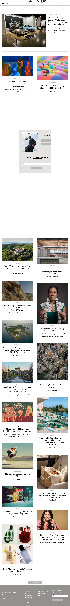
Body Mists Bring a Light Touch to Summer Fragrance (17, 570)
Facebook (57, 3)
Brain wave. (52, 91)
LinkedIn (67, 3)
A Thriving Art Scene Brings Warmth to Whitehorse (52, 329)
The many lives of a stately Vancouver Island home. (17, 395)
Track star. (17, 479)
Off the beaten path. (17, 274)
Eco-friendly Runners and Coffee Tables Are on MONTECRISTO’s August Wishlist (17, 307)
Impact (52, 382)
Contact (27, 602)
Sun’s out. (52, 503)
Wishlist (17, 302)
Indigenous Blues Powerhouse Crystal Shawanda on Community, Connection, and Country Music (52, 537)
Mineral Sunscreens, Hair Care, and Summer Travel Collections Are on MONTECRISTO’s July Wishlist (52, 496)
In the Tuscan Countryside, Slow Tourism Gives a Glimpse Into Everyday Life (17, 268)
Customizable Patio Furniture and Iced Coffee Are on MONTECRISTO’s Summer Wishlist (52, 441)
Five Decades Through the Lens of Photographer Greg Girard (17, 512)
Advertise (28, 593)
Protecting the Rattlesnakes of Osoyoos (52, 386)
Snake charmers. (52, 390)
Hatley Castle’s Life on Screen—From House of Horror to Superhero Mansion (17, 389)
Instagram (60, 3)
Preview (46, 140)
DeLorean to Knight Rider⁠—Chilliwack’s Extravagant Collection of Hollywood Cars (57, 21)
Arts (17, 384)
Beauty (17, 566)
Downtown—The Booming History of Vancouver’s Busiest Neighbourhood (17, 83)
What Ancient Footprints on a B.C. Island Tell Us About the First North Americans (17, 350)
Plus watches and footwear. (52, 448)
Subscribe (46, 144)
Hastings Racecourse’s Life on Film (17, 475)
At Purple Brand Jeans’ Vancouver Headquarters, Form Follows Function (52, 271)
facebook (44, 589)
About (27, 589)
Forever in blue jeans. (52, 276)
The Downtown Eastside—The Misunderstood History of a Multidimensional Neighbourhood (17, 429)
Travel (17, 263)
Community (17, 78)
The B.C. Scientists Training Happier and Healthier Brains (52, 87)
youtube (44, 593)
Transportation (54, 14)
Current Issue (29, 595)
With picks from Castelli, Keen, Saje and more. (17, 313)
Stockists (28, 591)
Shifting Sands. (17, 355)
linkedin (44, 595)
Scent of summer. (17, 574)
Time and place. (17, 517)
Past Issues (28, 597)
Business (52, 83)
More (35, 582)
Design (52, 265)
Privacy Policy (7, 598)
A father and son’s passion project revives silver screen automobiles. (56, 30)
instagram (44, 591)
